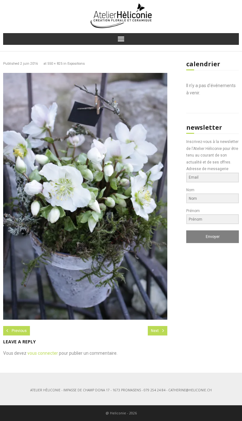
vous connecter (42, 353)
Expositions (76, 64)
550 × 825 (54, 64)
